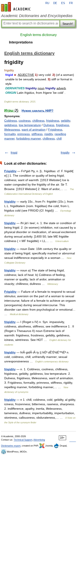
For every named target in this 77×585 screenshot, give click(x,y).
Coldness (10, 120)
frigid (14, 152)
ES (63, 3)
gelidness (10, 125)
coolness (25, 120)
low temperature (30, 125)
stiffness (37, 134)
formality (10, 134)
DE (55, 3)
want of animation (34, 129)
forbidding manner (28, 138)
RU (47, 3)
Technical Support (23, 439)
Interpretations (21, 42)
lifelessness (12, 129)
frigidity (10, 201)
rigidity (48, 134)
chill (59, 138)
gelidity (65, 120)
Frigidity (10, 171)
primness (23, 134)
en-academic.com (16, 7)
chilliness (38, 120)
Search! (67, 23)
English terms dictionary (38, 35)
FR (71, 3)
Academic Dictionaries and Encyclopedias (37, 16)
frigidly (65, 152)
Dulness (48, 125)
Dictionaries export (11, 445)
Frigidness (55, 129)
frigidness (52, 120)
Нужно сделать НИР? (37, 110)
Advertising (39, 439)
